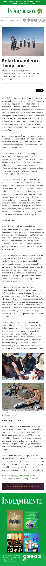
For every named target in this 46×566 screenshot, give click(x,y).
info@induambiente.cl (9, 561)
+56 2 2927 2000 (8, 559)
